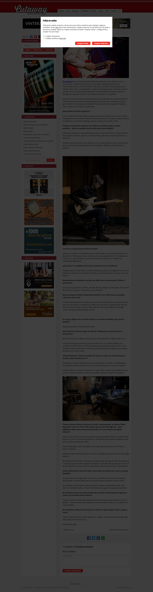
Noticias (93, 10)
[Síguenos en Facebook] (31, 36)
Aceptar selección (101, 43)
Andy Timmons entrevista (32, 147)
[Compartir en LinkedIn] (98, 538)
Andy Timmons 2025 (31, 144)
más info (62, 38)
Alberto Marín (28, 128)
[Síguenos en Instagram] (39, 36)
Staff (107, 10)
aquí (57, 27)
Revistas (61, 10)
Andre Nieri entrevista (31, 138)
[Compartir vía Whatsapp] (103, 538)
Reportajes (75, 10)
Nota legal (36, 588)
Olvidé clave (38, 50)
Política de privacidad (48, 588)
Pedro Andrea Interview (119, 530)
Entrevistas (85, 10)
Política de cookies (62, 588)
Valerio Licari (69, 530)
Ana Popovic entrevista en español (36, 134)
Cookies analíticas (52, 38)
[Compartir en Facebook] (89, 538)
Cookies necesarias (53, 36)
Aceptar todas (82, 43)
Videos (101, 10)
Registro (49, 50)
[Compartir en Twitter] (93, 538)
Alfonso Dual (28, 131)
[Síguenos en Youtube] (35, 36)
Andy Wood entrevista (31, 151)
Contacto (114, 10)
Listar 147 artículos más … (33, 154)
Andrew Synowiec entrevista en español (38, 141)
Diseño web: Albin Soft (124, 588)
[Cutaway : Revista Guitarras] (31, 10)
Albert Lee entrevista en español (35, 125)
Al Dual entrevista (30, 121)
